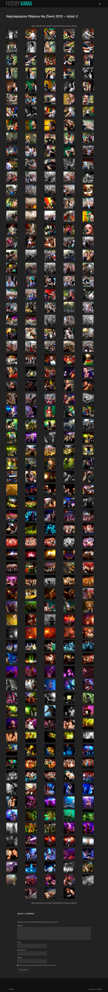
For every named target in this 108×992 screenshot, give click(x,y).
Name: (19, 942)
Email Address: (21, 950)
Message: (20, 925)
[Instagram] (11, 982)
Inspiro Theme (92, 989)
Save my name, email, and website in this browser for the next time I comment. (37, 965)
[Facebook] (7, 982)
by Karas (12, 989)
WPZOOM (99, 989)
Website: (19, 957)
